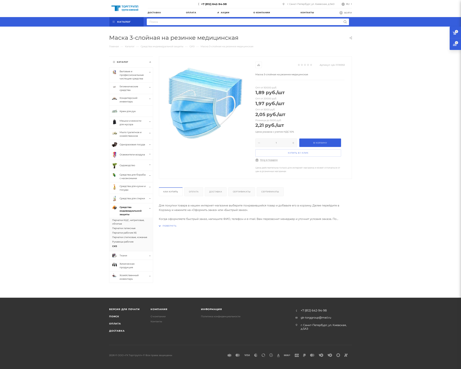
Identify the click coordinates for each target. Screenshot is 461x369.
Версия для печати (124, 309)
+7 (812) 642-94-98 (214, 4)
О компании (158, 316)
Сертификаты (242, 191)
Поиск (114, 316)
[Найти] (345, 22)
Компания (159, 309)
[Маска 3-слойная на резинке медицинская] (207, 101)
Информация (211, 309)
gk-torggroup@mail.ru (316, 317)
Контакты (156, 321)
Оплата (194, 191)
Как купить (170, 191)
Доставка (215, 191)
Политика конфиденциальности (220, 316)
